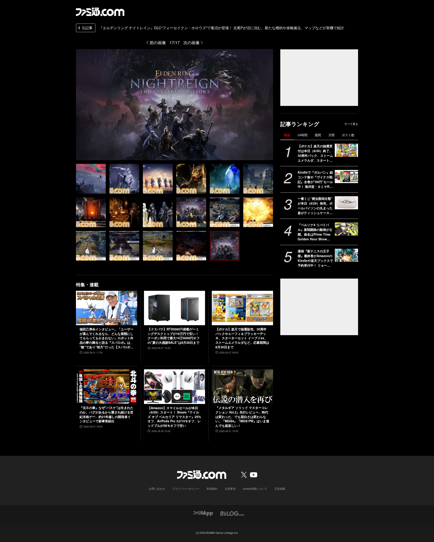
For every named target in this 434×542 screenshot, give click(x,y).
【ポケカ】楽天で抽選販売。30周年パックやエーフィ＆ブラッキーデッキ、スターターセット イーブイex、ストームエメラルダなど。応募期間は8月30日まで (242, 338)
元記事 (87, 27)
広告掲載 (279, 488)
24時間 (302, 135)
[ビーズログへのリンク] (232, 513)
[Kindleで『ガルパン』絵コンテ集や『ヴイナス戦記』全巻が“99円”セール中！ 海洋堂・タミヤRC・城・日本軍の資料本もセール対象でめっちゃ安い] (346, 176)
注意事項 (230, 488)
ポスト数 (348, 135)
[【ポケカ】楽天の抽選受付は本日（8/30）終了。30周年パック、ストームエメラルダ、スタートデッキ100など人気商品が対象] (346, 150)
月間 (331, 135)
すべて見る (351, 123)
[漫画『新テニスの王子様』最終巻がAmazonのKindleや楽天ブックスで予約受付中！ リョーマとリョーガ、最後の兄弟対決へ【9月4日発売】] (346, 255)
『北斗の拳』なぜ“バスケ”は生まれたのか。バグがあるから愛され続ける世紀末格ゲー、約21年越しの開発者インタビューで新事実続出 (106, 414)
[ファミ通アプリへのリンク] (203, 513)
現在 (287, 135)
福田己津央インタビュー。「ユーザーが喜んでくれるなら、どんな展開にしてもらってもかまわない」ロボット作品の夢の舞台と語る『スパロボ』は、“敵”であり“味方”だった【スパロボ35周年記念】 (106, 338)
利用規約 (212, 488)
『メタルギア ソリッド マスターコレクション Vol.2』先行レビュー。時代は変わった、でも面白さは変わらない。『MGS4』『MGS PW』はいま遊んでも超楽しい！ (242, 416)
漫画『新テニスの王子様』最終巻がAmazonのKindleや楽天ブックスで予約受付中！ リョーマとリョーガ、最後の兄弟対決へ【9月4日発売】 (315, 258)
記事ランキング (299, 124)
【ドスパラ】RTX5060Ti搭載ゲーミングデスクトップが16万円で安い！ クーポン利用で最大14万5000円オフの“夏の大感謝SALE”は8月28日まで (174, 336)
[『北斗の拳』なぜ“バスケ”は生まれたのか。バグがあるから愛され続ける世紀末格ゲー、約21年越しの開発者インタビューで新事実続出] (106, 386)
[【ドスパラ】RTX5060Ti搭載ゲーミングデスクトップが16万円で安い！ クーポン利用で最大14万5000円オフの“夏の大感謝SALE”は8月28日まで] (174, 308)
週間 (318, 135)
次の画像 (191, 42)
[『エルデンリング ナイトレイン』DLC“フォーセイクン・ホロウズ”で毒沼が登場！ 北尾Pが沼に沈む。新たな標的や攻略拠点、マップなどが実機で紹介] (124, 179)
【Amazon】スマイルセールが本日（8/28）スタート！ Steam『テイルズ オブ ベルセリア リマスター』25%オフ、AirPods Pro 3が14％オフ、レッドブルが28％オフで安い (174, 417)
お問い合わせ (157, 488)
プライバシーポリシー (185, 488)
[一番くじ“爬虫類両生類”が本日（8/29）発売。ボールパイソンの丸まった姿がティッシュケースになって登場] (346, 202)
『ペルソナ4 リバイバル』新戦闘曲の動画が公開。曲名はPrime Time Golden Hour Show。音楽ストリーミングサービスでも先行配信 (315, 231)
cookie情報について (255, 488)
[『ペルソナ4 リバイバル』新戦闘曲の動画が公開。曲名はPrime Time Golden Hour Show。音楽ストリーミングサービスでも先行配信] (346, 229)
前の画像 (158, 42)
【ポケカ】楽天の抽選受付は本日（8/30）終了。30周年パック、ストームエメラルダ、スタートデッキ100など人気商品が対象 (315, 153)
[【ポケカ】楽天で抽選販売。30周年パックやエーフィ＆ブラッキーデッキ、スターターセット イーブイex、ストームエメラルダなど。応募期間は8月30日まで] (242, 308)
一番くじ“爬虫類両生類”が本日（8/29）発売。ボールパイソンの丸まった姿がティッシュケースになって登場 (315, 205)
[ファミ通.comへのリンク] (100, 11)
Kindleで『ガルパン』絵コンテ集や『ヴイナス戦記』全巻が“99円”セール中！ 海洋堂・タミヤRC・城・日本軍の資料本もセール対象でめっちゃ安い (315, 179)
